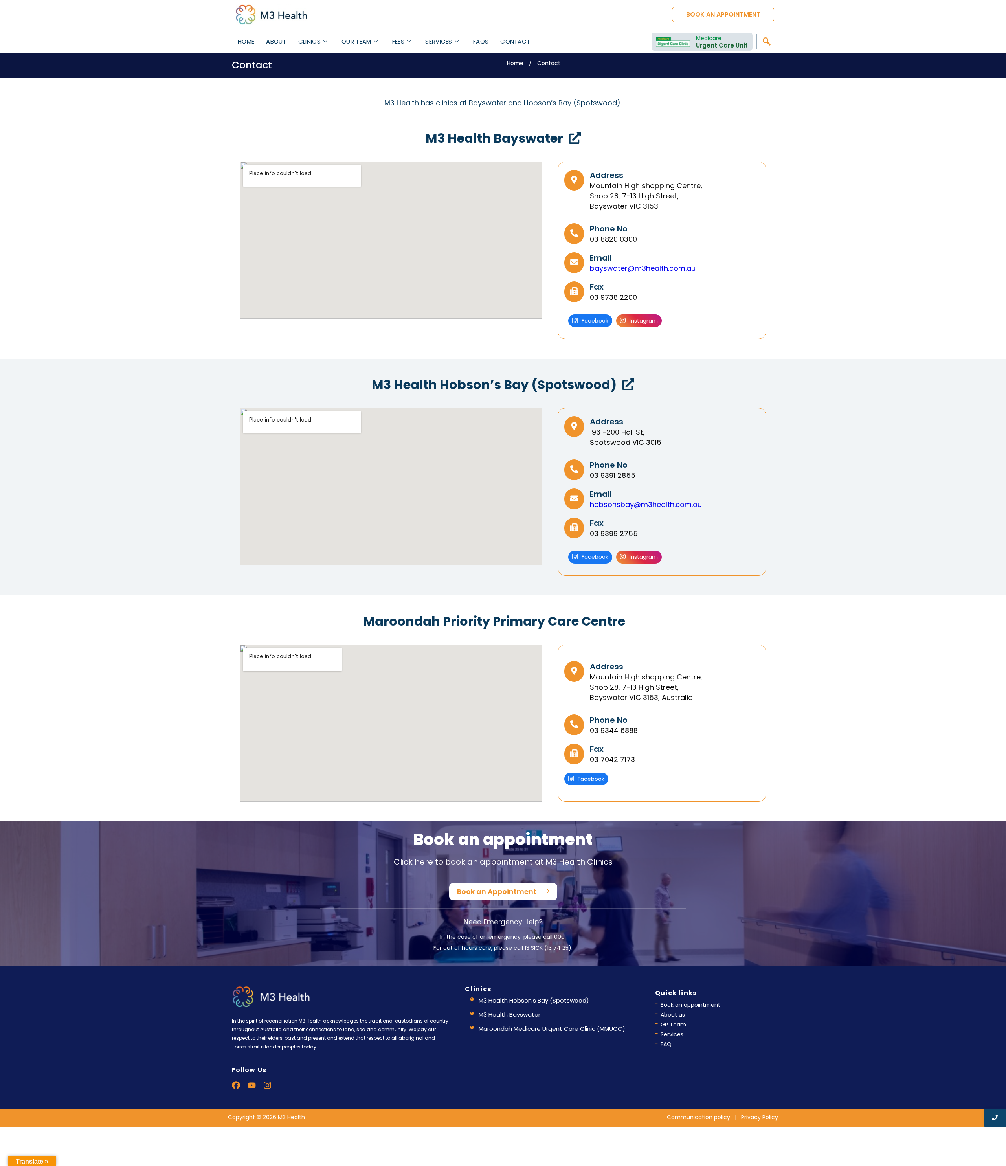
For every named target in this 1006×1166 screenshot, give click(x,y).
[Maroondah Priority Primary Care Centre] (637, 622)
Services (438, 41)
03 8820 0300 (613, 239)
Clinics (309, 41)
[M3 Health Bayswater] (575, 139)
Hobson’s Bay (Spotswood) (572, 103)
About (276, 41)
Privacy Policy (759, 1117)
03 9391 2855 (612, 475)
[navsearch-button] (766, 41)
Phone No (609, 228)
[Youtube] (252, 1085)
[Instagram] (267, 1085)
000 (559, 937)
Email (600, 257)
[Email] (574, 262)
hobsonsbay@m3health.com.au (646, 504)
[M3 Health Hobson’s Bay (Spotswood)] (628, 385)
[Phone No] (574, 233)
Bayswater (487, 103)
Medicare (708, 38)
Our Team (356, 41)
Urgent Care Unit (722, 45)
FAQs (480, 41)
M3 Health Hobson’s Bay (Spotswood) (494, 384)
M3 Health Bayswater (494, 138)
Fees (398, 41)
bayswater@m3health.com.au (643, 268)
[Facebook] (236, 1085)
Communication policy (699, 1117)
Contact (515, 41)
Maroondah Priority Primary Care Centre (494, 621)
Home (246, 41)
